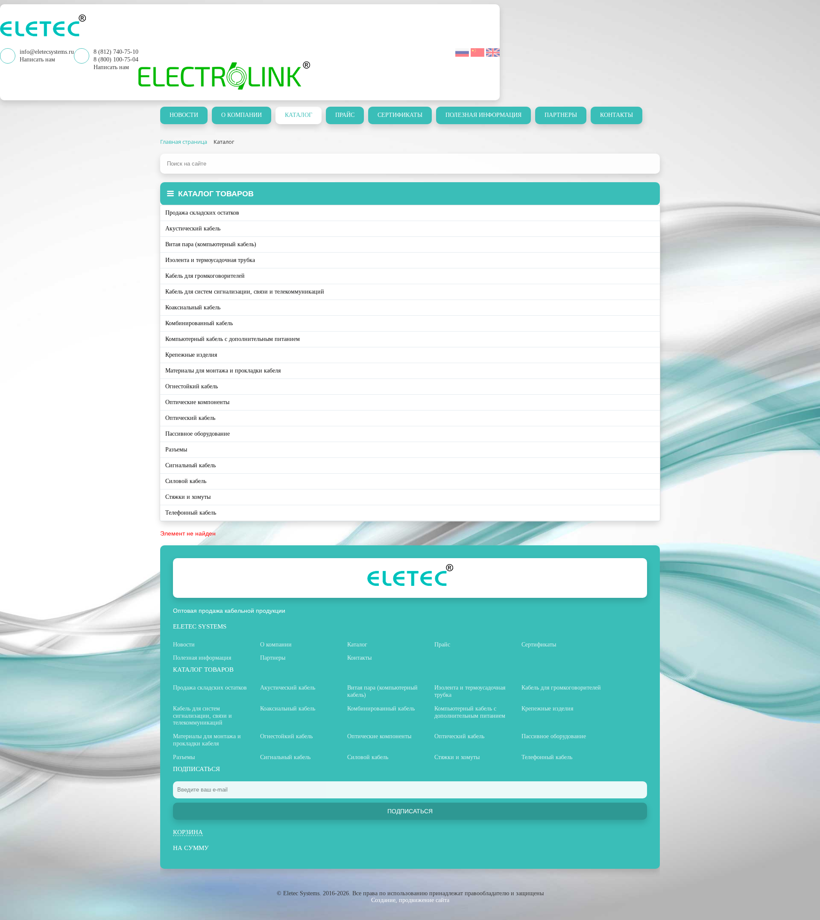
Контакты (616, 115)
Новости (184, 115)
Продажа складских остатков (202, 213)
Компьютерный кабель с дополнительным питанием (232, 339)
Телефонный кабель (190, 512)
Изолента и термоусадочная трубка (210, 260)
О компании (241, 115)
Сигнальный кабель (190, 465)
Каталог (298, 115)
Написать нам (111, 67)
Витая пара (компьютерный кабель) (210, 244)
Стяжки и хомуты (188, 497)
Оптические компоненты (197, 402)
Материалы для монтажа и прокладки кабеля (223, 370)
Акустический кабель (192, 228)
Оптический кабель (190, 418)
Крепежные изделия (191, 355)
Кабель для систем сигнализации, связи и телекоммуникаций (244, 291)
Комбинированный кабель (199, 323)
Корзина (188, 832)
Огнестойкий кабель (191, 386)
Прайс (344, 115)
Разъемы (176, 449)
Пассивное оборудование (197, 434)
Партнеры (561, 115)
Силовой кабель (185, 481)
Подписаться (410, 811)
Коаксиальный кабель (192, 307)
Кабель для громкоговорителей (205, 276)
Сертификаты (400, 115)
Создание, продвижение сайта (410, 900)
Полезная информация (483, 115)
